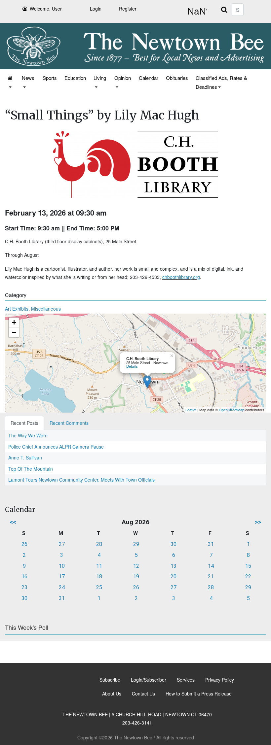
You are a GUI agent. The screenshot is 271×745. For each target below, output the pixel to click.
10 (62, 566)
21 (211, 576)
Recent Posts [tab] (24, 423)
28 (99, 544)
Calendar (148, 77)
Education (75, 77)
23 (24, 587)
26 (24, 544)
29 (136, 544)
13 (173, 566)
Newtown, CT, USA (196, 11)
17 (62, 576)
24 (62, 587)
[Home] (10, 82)
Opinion (122, 77)
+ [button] (14, 322)
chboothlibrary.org (181, 277)
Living (100, 77)
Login (95, 8)
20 (173, 576)
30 (173, 544)
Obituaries (177, 77)
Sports (50, 77)
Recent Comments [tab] (69, 423)
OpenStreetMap (231, 409)
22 (248, 576)
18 (99, 576)
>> (258, 522)
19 (136, 576)
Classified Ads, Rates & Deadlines (221, 82)
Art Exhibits (16, 308)
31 (211, 544)
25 (99, 587)
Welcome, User (46, 8)
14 (211, 566)
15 (248, 566)
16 (24, 576)
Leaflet (190, 409)
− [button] (14, 332)
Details (132, 366)
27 (62, 544)
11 (99, 566)
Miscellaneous (46, 308)
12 (136, 566)
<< (13, 522)
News (28, 77)
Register (127, 8)
